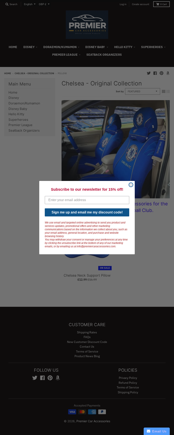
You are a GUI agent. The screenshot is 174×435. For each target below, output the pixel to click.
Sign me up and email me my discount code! (87, 212)
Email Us (158, 431)
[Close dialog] (131, 185)
